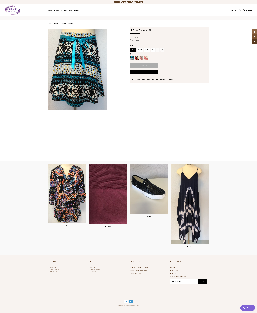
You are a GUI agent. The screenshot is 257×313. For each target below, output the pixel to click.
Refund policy (94, 272)
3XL (162, 50)
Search (76, 10)
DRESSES (189, 247)
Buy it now (144, 72)
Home (50, 10)
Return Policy (53, 272)
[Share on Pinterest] (254, 41)
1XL (153, 50)
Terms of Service (95, 270)
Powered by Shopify (134, 305)
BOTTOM (56, 24)
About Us (92, 268)
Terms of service (54, 270)
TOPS (67, 226)
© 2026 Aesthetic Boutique (124, 305)
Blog (70, 10)
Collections (64, 10)
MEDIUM (140, 50)
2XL (157, 50)
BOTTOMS (108, 226)
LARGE (147, 50)
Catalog (56, 10)
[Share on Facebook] (254, 31)
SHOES (149, 216)
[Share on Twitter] (254, 36)
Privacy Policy (53, 268)
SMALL (133, 50)
